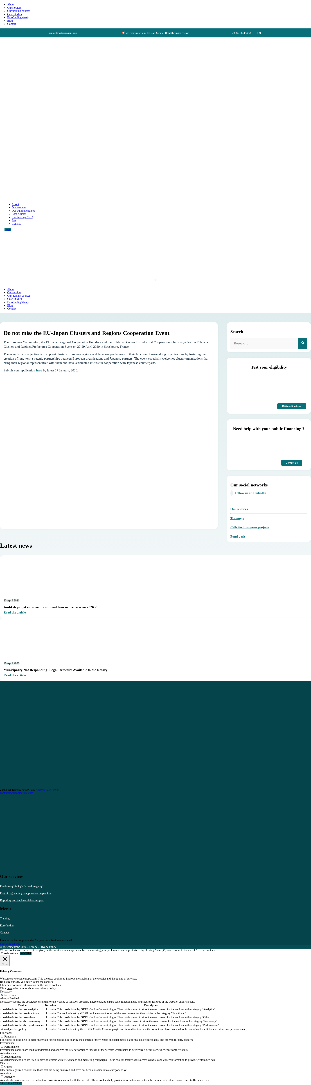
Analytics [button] (5, 1073)
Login (7, 229)
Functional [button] (6, 1032)
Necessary (10, 995)
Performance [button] (7, 1043)
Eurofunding (7, 925)
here (39, 370)
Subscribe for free (10, 943)
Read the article (15, 612)
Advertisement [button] (8, 1053)
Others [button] (4, 1063)
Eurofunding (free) (17, 17)
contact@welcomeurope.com (16, 792)
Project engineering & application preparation (25, 893)
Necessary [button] (6, 991)
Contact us (292, 462)
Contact (4, 932)
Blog (10, 20)
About (10, 4)
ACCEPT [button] (25, 953)
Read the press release (177, 33)
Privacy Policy (48, 946)
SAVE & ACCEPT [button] (11, 1083)
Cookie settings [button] (9, 953)
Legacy (33, 946)
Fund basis (237, 536)
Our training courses (18, 10)
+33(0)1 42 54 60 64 (47, 789)
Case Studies (14, 14)
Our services (14, 7)
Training (5, 918)
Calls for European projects (249, 527)
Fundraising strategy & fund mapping (21, 886)
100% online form (291, 406)
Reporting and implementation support (22, 900)
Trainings (237, 518)
